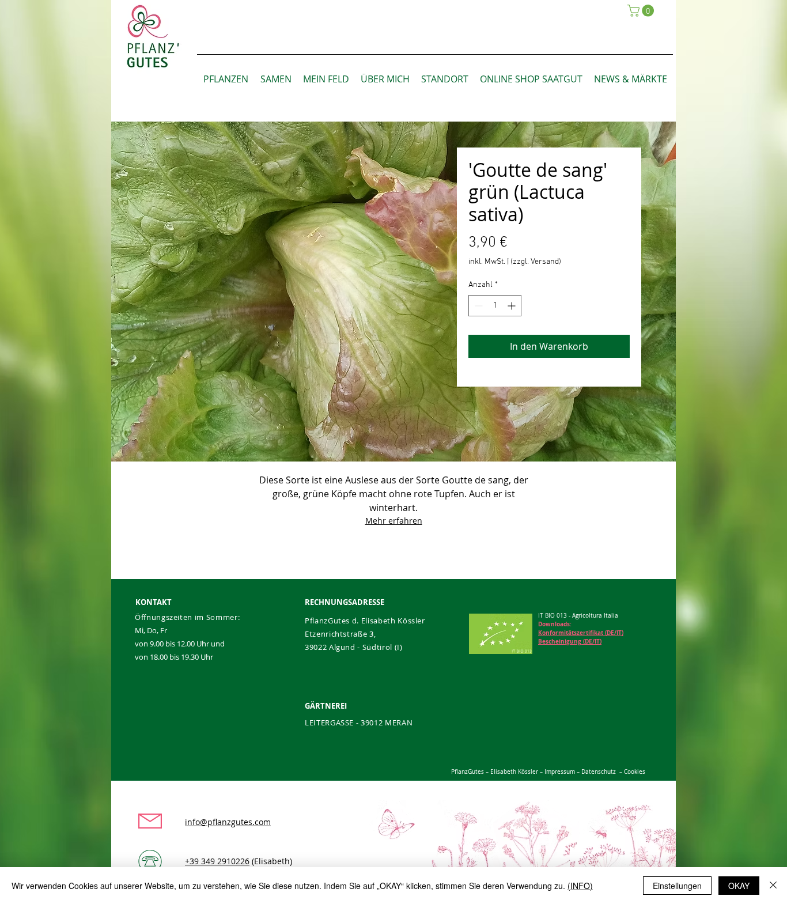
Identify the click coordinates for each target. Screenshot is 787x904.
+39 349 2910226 (217, 861)
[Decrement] (477, 306)
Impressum (559, 772)
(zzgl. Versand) (535, 262)
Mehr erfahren (393, 520)
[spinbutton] (495, 306)
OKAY (739, 885)
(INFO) (580, 885)
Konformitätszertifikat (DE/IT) (580, 633)
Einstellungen (677, 885)
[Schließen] (773, 885)
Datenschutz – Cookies (613, 772)
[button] (642, 11)
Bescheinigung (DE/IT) (569, 641)
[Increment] (512, 306)
